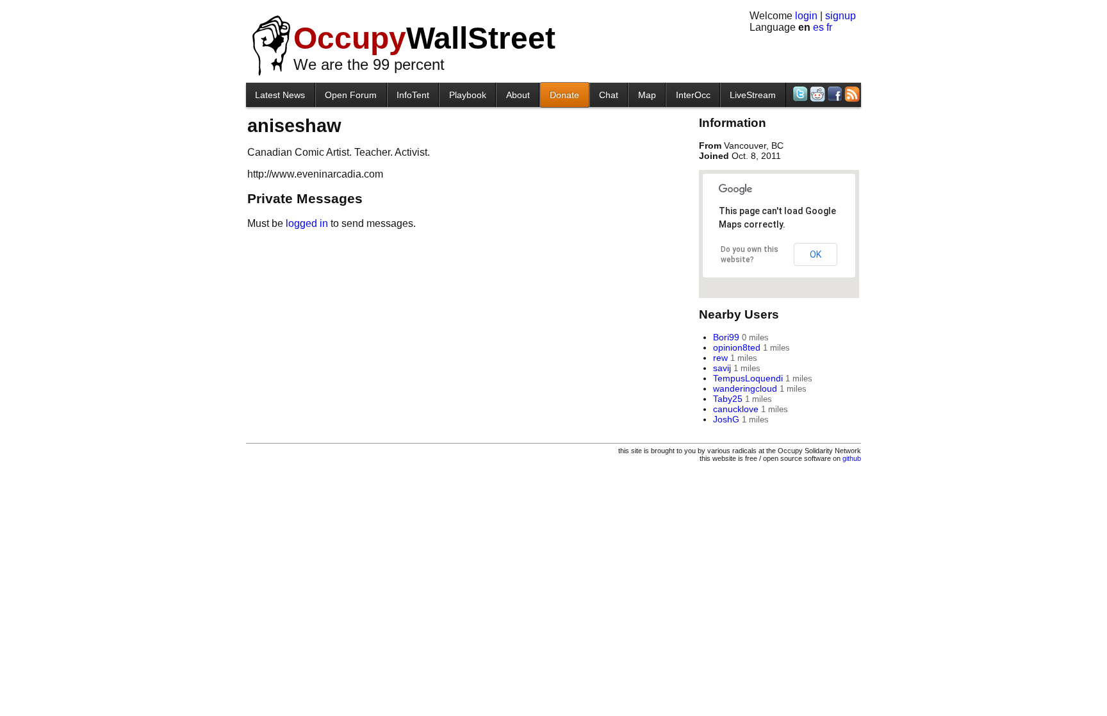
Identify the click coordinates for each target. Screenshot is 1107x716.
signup (840, 15)
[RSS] (851, 94)
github (851, 458)
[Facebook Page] (833, 94)
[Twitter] (799, 94)
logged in (307, 223)
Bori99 (726, 337)
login (806, 15)
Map (647, 95)
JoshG (726, 419)
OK (815, 254)
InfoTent (413, 95)
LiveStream (753, 95)
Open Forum (351, 95)
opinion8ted (736, 347)
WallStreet (424, 38)
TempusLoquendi (748, 378)
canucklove (735, 409)
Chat (608, 95)
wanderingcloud (745, 388)
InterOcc (693, 95)
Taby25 (727, 399)
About (518, 95)
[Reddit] (816, 94)
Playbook (467, 95)
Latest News (280, 95)
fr (829, 27)
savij (722, 368)
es (818, 27)
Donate (564, 95)
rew (720, 358)
